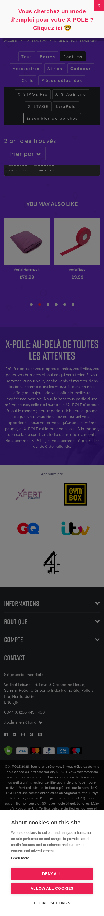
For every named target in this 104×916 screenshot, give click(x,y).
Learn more (20, 858)
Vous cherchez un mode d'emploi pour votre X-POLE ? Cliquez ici (52, 19)
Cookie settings (52, 903)
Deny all (52, 874)
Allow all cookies (52, 888)
